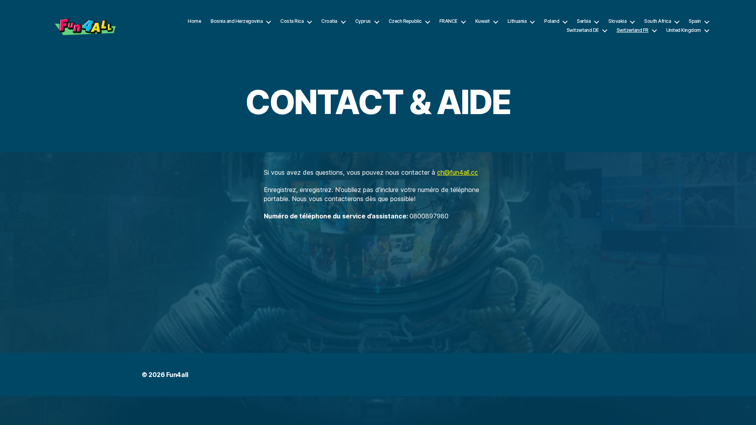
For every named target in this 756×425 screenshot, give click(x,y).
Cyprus (363, 21)
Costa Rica (292, 21)
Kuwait (482, 21)
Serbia (584, 21)
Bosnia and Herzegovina (237, 21)
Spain (695, 21)
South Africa (657, 21)
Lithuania (517, 21)
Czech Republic (405, 21)
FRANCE (448, 21)
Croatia (329, 21)
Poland (551, 21)
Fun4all (177, 375)
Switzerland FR (633, 30)
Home (194, 21)
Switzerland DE (583, 30)
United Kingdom (683, 30)
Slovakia (617, 21)
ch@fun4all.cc (457, 172)
